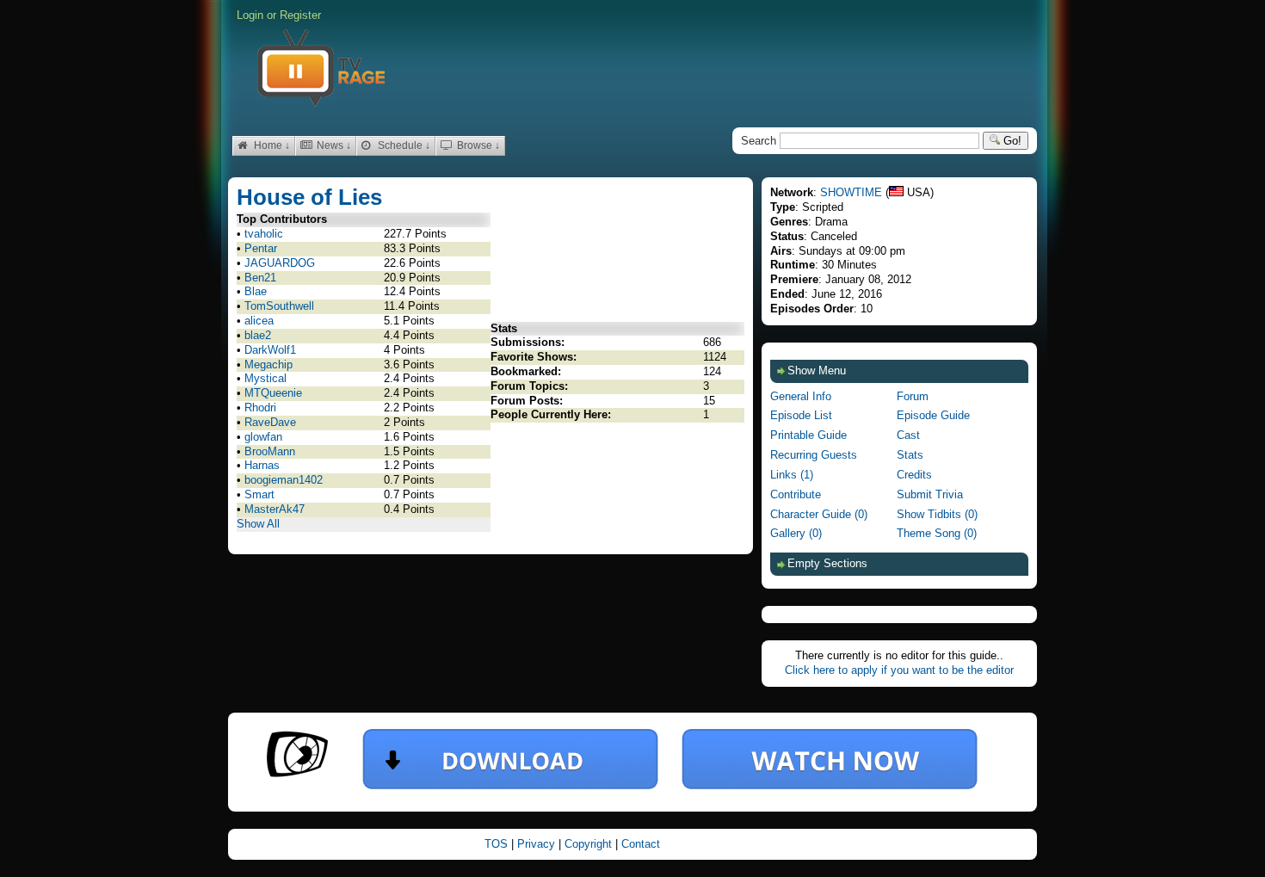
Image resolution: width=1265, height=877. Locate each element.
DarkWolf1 (270, 349)
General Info (800, 396)
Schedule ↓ (402, 145)
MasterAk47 (274, 509)
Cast (908, 435)
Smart (259, 494)
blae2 (257, 335)
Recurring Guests (813, 454)
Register (300, 15)
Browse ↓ (477, 145)
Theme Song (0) (937, 533)
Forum (913, 396)
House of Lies (309, 197)
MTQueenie (273, 392)
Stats (910, 454)
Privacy (537, 843)
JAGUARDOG (279, 262)
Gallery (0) (796, 533)
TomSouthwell (279, 306)
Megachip (268, 364)
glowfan (263, 436)
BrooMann (269, 451)
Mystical (265, 378)
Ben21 (260, 277)
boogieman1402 (283, 479)
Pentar (260, 248)
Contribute (795, 494)
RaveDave (270, 422)
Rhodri (260, 407)
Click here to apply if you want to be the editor (899, 670)
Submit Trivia (930, 494)
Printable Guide (808, 435)
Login (250, 15)
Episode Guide (933, 415)
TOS (497, 843)
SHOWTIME (851, 192)
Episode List (801, 415)
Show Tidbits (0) (937, 514)
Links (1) (791, 474)
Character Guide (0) (818, 514)
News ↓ (332, 145)
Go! (1010, 140)
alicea (259, 320)
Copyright (590, 843)
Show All (258, 523)
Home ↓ (270, 145)
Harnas (262, 465)
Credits (914, 474)
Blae (255, 291)
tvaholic (263, 233)
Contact (640, 843)
